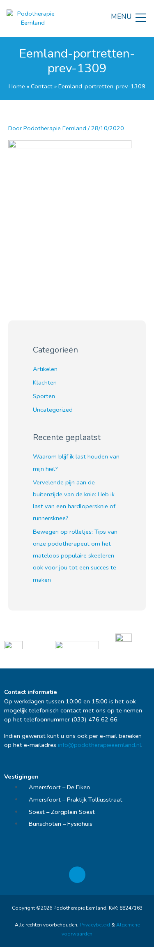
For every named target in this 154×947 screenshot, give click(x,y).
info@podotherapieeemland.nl (99, 745)
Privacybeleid (95, 925)
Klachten (45, 382)
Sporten (44, 396)
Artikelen (45, 369)
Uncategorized (53, 410)
